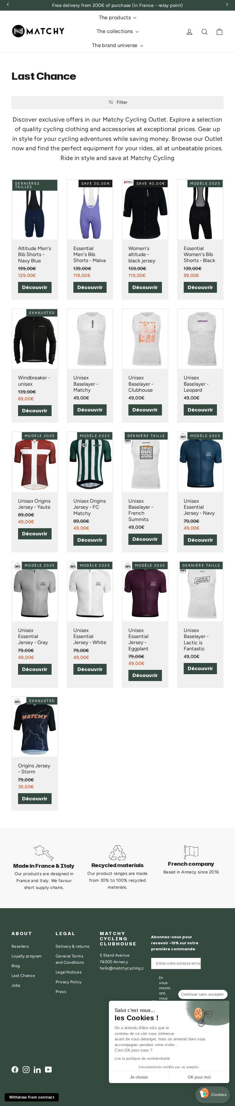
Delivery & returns (73, 946)
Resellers (20, 946)
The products (115, 17)
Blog (15, 965)
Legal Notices (69, 972)
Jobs (16, 985)
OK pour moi (199, 1077)
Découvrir (34, 287)
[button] (212, 1095)
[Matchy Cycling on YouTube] (48, 1069)
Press (61, 991)
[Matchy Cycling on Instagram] (26, 1069)
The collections (115, 31)
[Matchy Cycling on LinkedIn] (37, 1069)
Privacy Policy (68, 982)
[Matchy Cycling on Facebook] (14, 1069)
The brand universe (115, 45)
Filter (122, 102)
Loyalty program (26, 956)
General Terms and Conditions (70, 959)
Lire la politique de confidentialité (142, 1059)
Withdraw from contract (31, 1097)
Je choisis (139, 1077)
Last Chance (23, 975)
